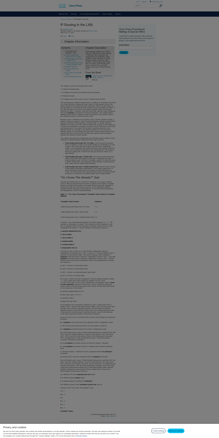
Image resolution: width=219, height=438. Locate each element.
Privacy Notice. (82, 436)
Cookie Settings (158, 431)
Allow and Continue (176, 431)
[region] (109, 431)
